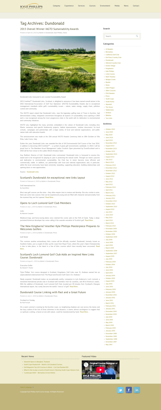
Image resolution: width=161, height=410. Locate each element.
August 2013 (110, 157)
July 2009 (109, 240)
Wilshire (108, 115)
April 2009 (109, 245)
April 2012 (109, 184)
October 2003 (110, 278)
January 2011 (110, 198)
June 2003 (109, 287)
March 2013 (110, 162)
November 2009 (111, 231)
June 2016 (109, 137)
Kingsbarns (109, 68)
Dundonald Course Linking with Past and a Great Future (53, 292)
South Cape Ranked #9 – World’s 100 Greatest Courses (43, 364)
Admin (41, 33)
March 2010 (110, 223)
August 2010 (110, 209)
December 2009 (111, 229)
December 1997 (111, 342)
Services (81, 6)
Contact (136, 6)
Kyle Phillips (58, 33)
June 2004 (109, 270)
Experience (69, 6)
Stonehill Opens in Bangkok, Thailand (37, 362)
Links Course (110, 74)
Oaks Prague (110, 88)
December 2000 (111, 311)
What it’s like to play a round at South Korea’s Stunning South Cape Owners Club (51, 370)
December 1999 (111, 333)
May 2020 (109, 135)
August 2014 (110, 146)
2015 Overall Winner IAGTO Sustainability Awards (49, 29)
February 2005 (111, 262)
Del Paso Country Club (113, 57)
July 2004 (109, 267)
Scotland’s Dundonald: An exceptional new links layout (52, 177)
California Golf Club (112, 55)
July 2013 (109, 160)
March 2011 (110, 193)
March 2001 (110, 303)
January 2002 (110, 298)
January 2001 (110, 309)
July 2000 (109, 317)
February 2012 (111, 187)
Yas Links (109, 118)
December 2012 (111, 168)
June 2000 (109, 320)
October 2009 (110, 234)
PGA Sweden (110, 93)
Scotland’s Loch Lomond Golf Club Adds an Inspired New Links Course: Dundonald (57, 256)
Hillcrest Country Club (113, 63)
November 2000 (111, 314)
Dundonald (49, 33)
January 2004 (110, 275)
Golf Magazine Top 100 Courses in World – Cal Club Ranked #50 (46, 367)
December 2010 (111, 201)
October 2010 (110, 204)
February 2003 (111, 289)
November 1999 (111, 336)
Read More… (50, 197)
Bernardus (109, 52)
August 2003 (110, 281)
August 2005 (110, 256)
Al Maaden (109, 49)
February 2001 (111, 306)
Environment (105, 6)
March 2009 (110, 248)
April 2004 (109, 273)
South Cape (110, 99)
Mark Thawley (110, 77)
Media (117, 6)
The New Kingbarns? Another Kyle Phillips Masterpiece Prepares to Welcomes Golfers (60, 227)
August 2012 (110, 176)
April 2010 (109, 220)
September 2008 (111, 251)
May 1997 (109, 344)
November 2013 (111, 148)
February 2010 (111, 226)
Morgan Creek (110, 79)
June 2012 (109, 179)
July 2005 (109, 259)
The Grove (109, 107)
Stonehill (109, 104)
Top (155, 404)
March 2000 (110, 325)
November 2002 (111, 295)
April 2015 (109, 140)
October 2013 (110, 151)
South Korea (110, 102)
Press (58, 181)
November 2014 (111, 143)
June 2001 (109, 300)
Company (56, 6)
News (126, 6)
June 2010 (109, 215)
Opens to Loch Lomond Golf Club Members (45, 203)
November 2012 (111, 171)
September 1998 (111, 339)
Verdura (108, 113)
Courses (92, 6)
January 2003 (110, 292)
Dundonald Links (33, 172)
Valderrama (110, 110)
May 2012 (109, 182)
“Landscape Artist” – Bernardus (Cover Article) (39, 373)
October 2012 (110, 173)
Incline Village (110, 66)
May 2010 (109, 217)
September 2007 (111, 253)
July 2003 (109, 284)
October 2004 (110, 264)
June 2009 (109, 242)
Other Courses (111, 90)
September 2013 (111, 154)
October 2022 (110, 129)
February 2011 (111, 195)
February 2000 (111, 328)
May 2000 (109, 322)
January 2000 (110, 331)
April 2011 (109, 190)
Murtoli (108, 82)
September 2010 (111, 206)
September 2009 (111, 237)
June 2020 (109, 132)
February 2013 (111, 165)
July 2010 (109, 212)
